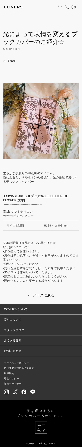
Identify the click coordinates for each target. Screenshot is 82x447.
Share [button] (12, 60)
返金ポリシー (11, 378)
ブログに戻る (43, 295)
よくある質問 (12, 340)
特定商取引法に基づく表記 (19, 368)
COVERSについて (16, 309)
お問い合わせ (12, 350)
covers (13, 7)
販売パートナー (12, 383)
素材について (12, 319)
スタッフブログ (14, 330)
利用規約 (9, 373)
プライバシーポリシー (16, 362)
